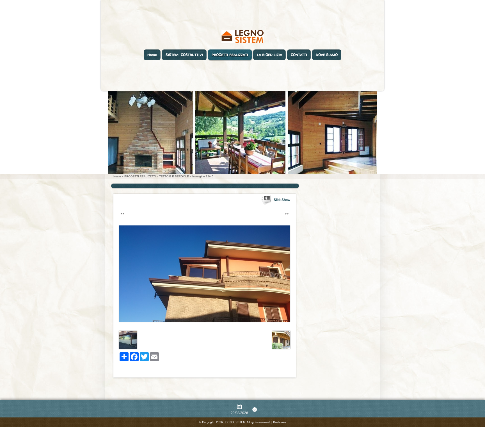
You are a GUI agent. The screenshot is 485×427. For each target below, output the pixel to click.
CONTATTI (299, 55)
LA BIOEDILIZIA (269, 55)
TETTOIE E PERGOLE (174, 176)
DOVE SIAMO (327, 55)
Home (152, 55)
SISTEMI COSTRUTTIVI (184, 55)
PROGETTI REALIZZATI (230, 55)
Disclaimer (279, 422)
